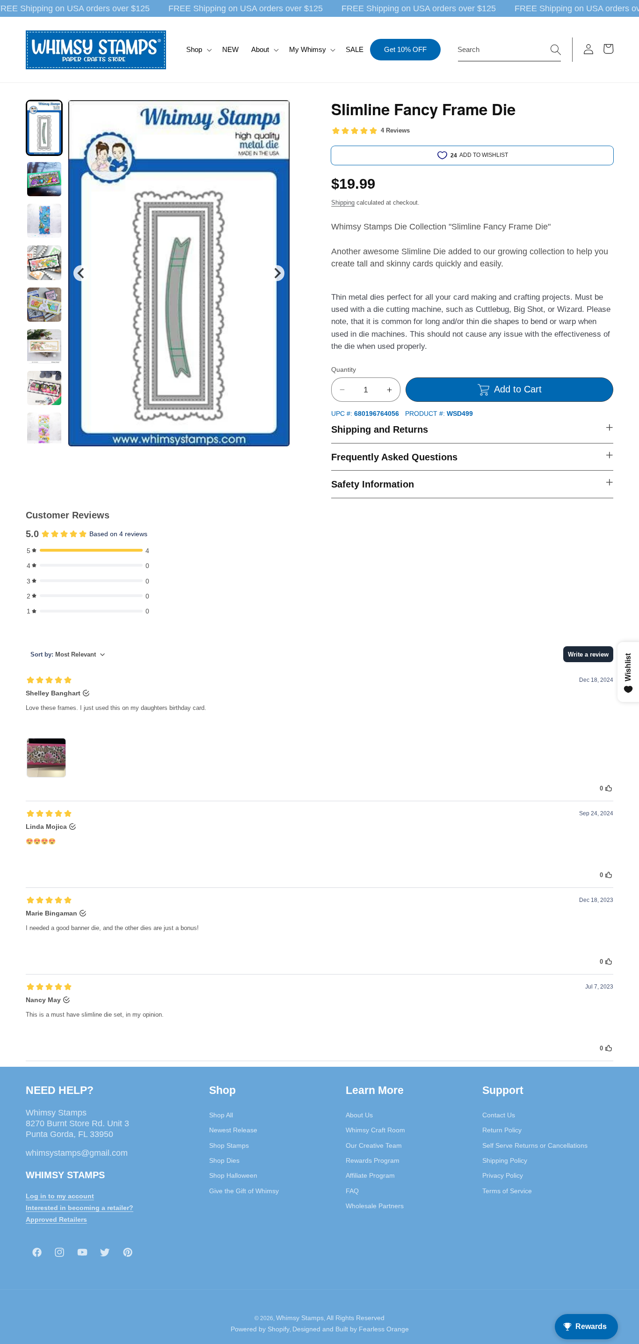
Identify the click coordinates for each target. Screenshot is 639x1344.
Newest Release (233, 1130)
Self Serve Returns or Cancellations (535, 1145)
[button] (198, 49)
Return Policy (502, 1130)
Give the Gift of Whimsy (244, 1191)
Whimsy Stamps (300, 1318)
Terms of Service (507, 1191)
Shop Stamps (229, 1145)
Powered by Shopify (260, 1329)
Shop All (221, 1115)
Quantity (343, 369)
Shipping (343, 202)
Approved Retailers (56, 1219)
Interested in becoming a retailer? (79, 1207)
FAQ (352, 1191)
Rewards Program (372, 1160)
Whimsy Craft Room (375, 1130)
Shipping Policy (504, 1160)
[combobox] (509, 49)
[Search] (555, 49)
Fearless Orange (384, 1329)
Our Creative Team (374, 1145)
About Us (359, 1115)
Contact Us (498, 1115)
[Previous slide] (81, 273)
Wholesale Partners (375, 1206)
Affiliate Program (370, 1175)
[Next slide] (276, 273)
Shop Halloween (233, 1175)
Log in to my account (60, 1196)
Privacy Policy (502, 1175)
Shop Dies (224, 1160)
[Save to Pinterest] (277, 112)
